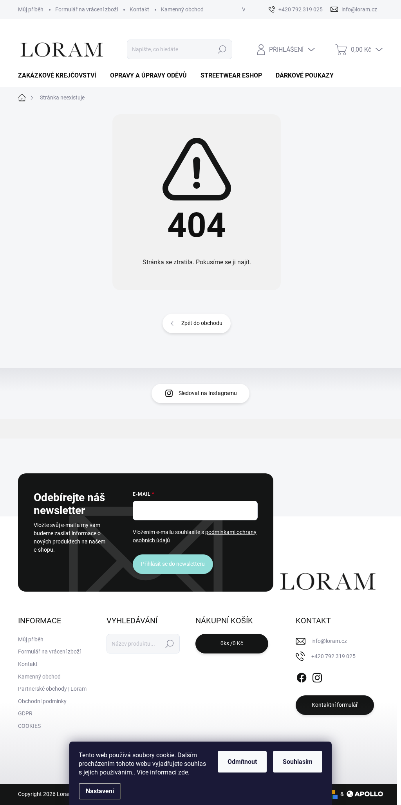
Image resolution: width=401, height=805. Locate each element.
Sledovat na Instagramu (208, 393)
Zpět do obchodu (201, 323)
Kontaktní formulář (335, 705)
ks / (231, 643)
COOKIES (29, 726)
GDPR (25, 713)
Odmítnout (242, 761)
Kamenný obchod (182, 9)
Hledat (222, 49)
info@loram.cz (329, 641)
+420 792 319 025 (333, 656)
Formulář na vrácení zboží (86, 9)
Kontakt (139, 9)
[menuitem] (60, 75)
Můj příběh (30, 9)
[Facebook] (301, 676)
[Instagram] (317, 676)
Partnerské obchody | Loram (52, 689)
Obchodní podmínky (42, 701)
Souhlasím (297, 761)
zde (183, 772)
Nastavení (100, 791)
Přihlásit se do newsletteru (173, 564)
